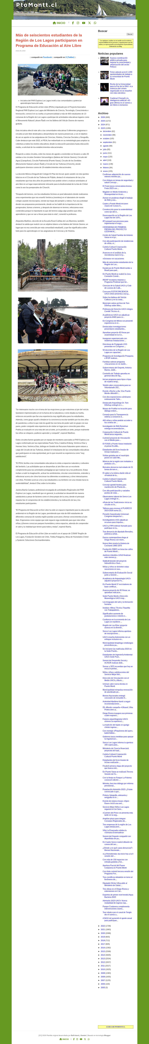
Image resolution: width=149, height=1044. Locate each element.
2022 (103, 926)
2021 (103, 930)
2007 (103, 980)
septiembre (108, 142)
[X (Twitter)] (89, 23)
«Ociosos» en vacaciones (113, 259)
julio (105, 149)
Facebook (47, 57)
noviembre (107, 135)
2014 (103, 955)
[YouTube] (83, 23)
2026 (103, 117)
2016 (103, 948)
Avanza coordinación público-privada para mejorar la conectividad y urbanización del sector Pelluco (120, 62)
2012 (103, 962)
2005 (103, 988)
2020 (103, 933)
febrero (106, 168)
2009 (103, 973)
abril (105, 160)
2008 (103, 977)
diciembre (107, 131)
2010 (103, 969)
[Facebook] (73, 23)
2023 (103, 128)
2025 (103, 121)
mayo (105, 157)
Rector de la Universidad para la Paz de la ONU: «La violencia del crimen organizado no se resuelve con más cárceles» (121, 88)
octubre (106, 139)
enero (105, 171)
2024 (103, 125)
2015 (103, 951)
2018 (103, 940)
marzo (106, 164)
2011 (103, 966)
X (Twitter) (70, 57)
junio (105, 153)
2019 (103, 937)
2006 (103, 984)
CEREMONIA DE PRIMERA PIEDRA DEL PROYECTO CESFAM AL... (115, 229)
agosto (106, 146)
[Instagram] (78, 23)
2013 (103, 959)
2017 (103, 944)
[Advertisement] (115, 1007)
